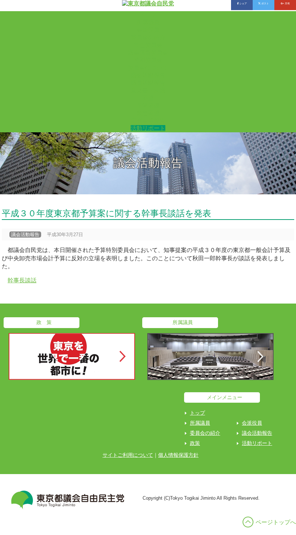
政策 (195, 443)
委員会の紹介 (148, 37)
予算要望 (148, 105)
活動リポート (148, 128)
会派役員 (148, 30)
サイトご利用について (128, 455)
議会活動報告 (148, 75)
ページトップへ (276, 522)
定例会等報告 (148, 121)
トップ (148, 15)
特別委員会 (148, 60)
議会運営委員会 (148, 52)
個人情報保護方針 (178, 455)
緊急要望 (148, 113)
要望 (148, 98)
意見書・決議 (148, 90)
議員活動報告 (148, 83)
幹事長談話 (22, 280)
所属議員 (148, 22)
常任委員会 (148, 45)
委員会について (148, 68)
